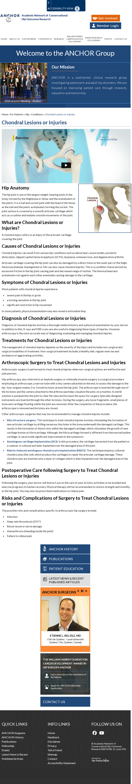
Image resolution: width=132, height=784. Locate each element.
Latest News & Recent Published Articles (66, 580)
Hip (27, 114)
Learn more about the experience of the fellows (68, 676)
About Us (14, 39)
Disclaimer (54, 741)
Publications (61, 559)
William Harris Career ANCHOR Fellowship (74, 39)
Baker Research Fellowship (93, 39)
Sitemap (52, 754)
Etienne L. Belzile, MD (65, 635)
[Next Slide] (86, 590)
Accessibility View (61, 8)
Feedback (53, 737)
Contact (52, 758)
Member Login (108, 25)
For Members (29, 39)
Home (4, 39)
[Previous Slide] (78, 590)
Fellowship (8, 745)
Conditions (37, 114)
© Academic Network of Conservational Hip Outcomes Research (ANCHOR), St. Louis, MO (108, 746)
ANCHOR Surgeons (59, 592)
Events (108, 39)
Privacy (52, 745)
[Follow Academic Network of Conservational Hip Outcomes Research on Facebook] (94, 733)
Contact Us (120, 39)
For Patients (45, 39)
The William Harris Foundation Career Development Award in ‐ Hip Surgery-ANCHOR (65, 663)
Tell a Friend (55, 750)
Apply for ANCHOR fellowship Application (66, 687)
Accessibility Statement (62, 763)
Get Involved (107, 18)
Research (59, 39)
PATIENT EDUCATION (66, 569)
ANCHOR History (63, 549)
